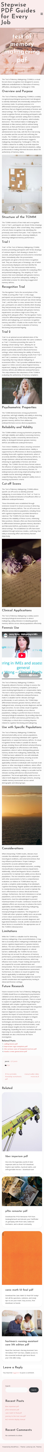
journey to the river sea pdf (15, 1416)
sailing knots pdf (11, 1044)
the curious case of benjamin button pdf (20, 1049)
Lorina (28, 1447)
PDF (8, 1065)
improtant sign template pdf (16, 1046)
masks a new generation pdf (15, 1051)
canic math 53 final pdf (19, 1290)
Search (7, 1386)
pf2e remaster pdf (16, 1211)
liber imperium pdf (16, 1156)
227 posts (14, 1061)
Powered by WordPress (10, 1447)
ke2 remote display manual (15, 1419)
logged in (16, 1373)
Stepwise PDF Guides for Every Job (18, 14)
